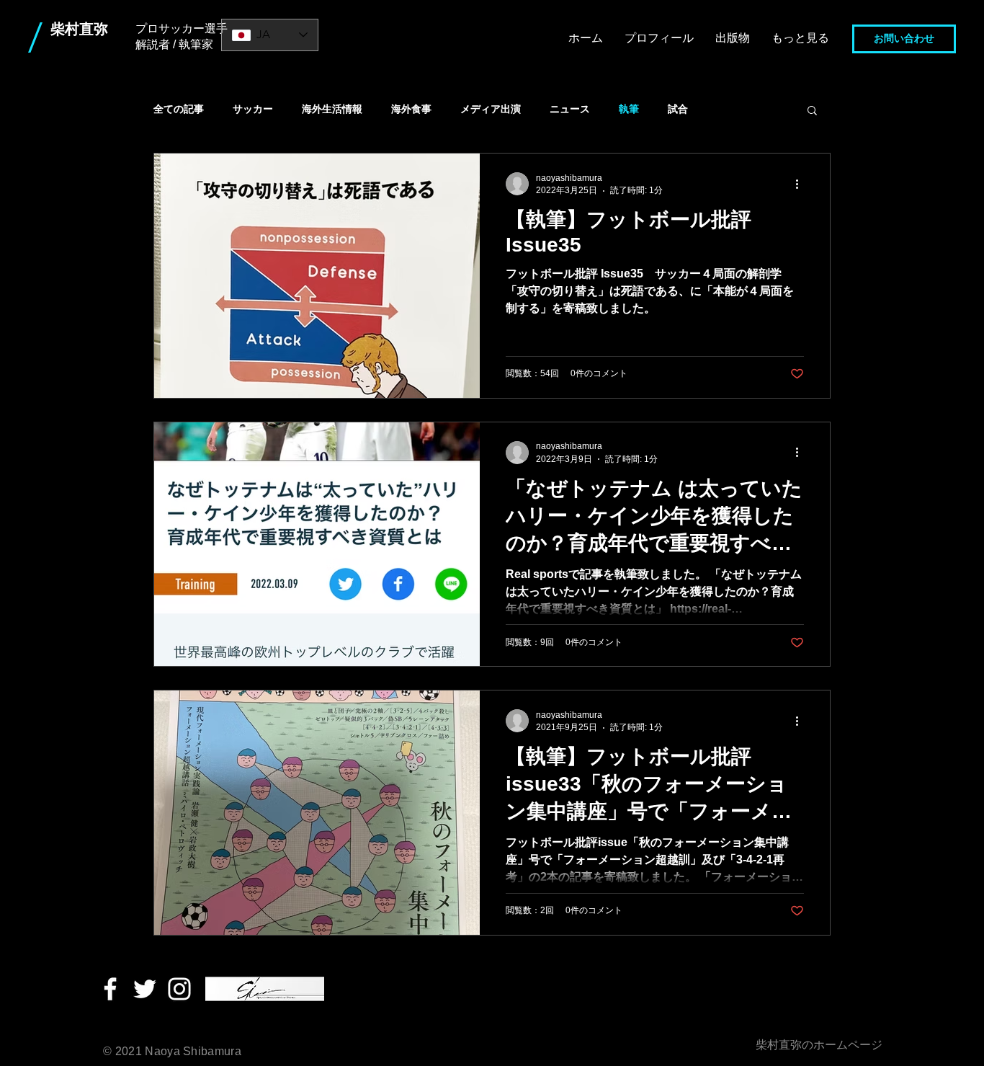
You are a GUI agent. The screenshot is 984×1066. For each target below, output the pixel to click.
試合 (678, 109)
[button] (812, 111)
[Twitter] (145, 989)
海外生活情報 (332, 109)
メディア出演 (490, 109)
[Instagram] (179, 989)
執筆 (629, 109)
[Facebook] (110, 989)
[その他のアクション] (801, 183)
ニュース (570, 109)
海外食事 (411, 109)
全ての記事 (178, 109)
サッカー (253, 109)
